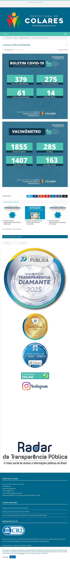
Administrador (9, 50)
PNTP (9, 545)
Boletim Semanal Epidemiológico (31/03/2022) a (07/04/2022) (57, 222)
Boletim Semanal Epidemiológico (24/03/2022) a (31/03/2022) (12, 222)
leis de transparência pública (31, 541)
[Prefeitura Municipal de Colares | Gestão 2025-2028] (35, 20)
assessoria (45, 539)
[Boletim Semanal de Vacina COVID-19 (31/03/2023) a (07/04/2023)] (35, 212)
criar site (13, 539)
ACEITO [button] (13, 557)
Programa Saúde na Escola (9, 508)
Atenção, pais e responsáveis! (10, 511)
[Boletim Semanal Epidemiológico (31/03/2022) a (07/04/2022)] (58, 212)
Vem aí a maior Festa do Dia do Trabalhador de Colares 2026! (19, 515)
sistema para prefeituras (25, 539)
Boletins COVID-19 (63, 50)
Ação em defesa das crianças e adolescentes (34, 4)
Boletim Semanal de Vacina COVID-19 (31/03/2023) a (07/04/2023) (34, 222)
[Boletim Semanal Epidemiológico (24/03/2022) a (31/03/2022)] (12, 212)
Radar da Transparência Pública (22, 545)
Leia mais (21, 553)
